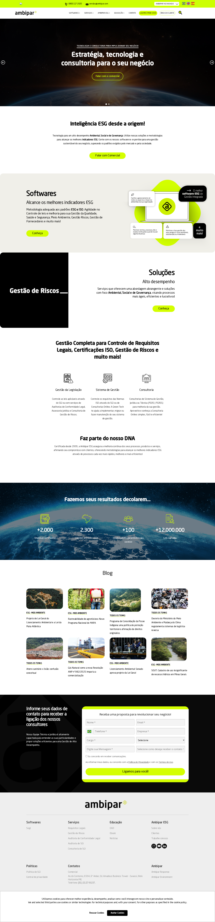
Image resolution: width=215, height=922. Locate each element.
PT (183, 3)
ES (193, 3)
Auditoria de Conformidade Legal (84, 838)
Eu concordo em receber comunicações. (106, 756)
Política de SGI (33, 872)
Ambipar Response (160, 872)
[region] (107, 62)
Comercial (73, 872)
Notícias (114, 838)
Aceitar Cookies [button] (117, 913)
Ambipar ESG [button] (103, 13)
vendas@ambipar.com (98, 4)
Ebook (113, 833)
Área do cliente (167, 13)
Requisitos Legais (76, 828)
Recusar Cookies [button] (96, 913)
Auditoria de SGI (76, 843)
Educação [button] (118, 13)
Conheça (37, 233)
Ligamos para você (148, 13)
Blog (108, 573)
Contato (132, 13)
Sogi (28, 828)
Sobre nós (156, 828)
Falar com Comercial (107, 155)
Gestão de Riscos (76, 833)
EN (188, 3)
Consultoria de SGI (77, 849)
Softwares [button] (74, 13)
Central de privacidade (37, 877)
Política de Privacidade (138, 762)
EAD (112, 828)
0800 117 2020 (75, 4)
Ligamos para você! (135, 771)
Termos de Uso (166, 762)
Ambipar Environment (161, 877)
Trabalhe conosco (159, 838)
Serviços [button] (88, 13)
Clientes (155, 833)
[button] (3, 62)
